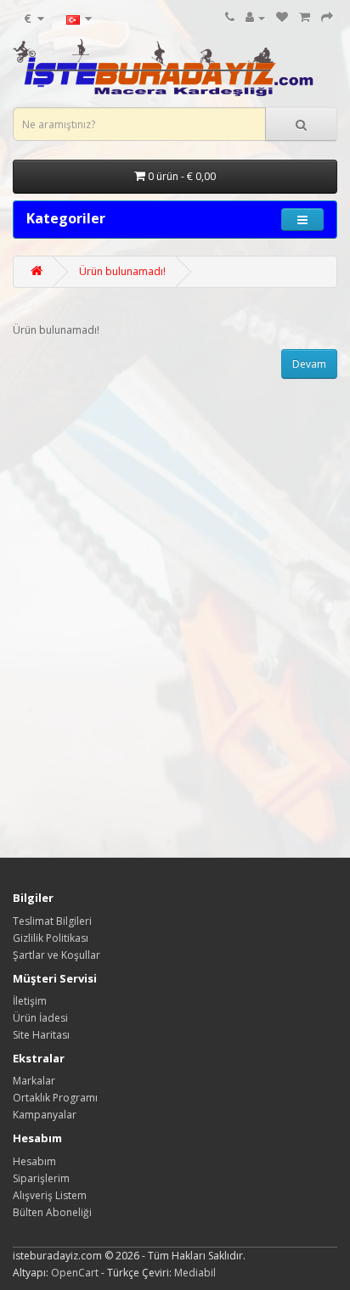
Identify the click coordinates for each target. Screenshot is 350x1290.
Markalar (34, 1080)
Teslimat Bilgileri (52, 921)
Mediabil (195, 1272)
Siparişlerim (41, 1178)
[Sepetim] (304, 17)
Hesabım (34, 1161)
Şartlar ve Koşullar (56, 955)
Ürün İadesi (40, 1018)
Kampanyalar (44, 1114)
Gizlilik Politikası (50, 938)
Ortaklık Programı (55, 1097)
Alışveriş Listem (50, 1195)
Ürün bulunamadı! (122, 271)
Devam (309, 364)
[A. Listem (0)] (282, 17)
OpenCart (75, 1272)
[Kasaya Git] (327, 17)
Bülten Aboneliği (52, 1212)
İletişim (30, 1001)
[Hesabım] (255, 17)
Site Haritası (41, 1035)
